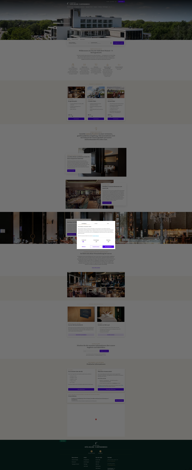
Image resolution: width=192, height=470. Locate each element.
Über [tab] (108, 223)
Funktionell (84, 240)
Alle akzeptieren (108, 246)
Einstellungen (96, 240)
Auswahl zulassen (96, 246)
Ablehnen (84, 246)
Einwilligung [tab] (84, 223)
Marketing (108, 240)
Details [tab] (96, 223)
